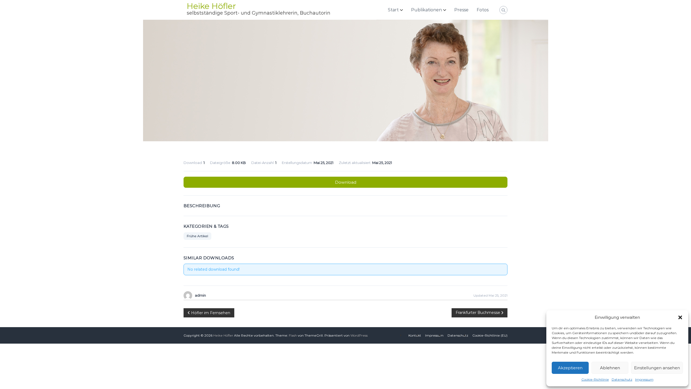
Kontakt (414, 335)
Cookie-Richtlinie (595, 379)
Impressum (644, 379)
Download (345, 182)
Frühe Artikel (197, 236)
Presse (461, 9)
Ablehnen (610, 367)
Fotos (483, 9)
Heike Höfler (211, 6)
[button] (680, 317)
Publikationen (426, 9)
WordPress (359, 335)
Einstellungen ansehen (657, 367)
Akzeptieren (570, 367)
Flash (293, 335)
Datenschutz (622, 379)
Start (393, 9)
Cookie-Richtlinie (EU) (489, 335)
